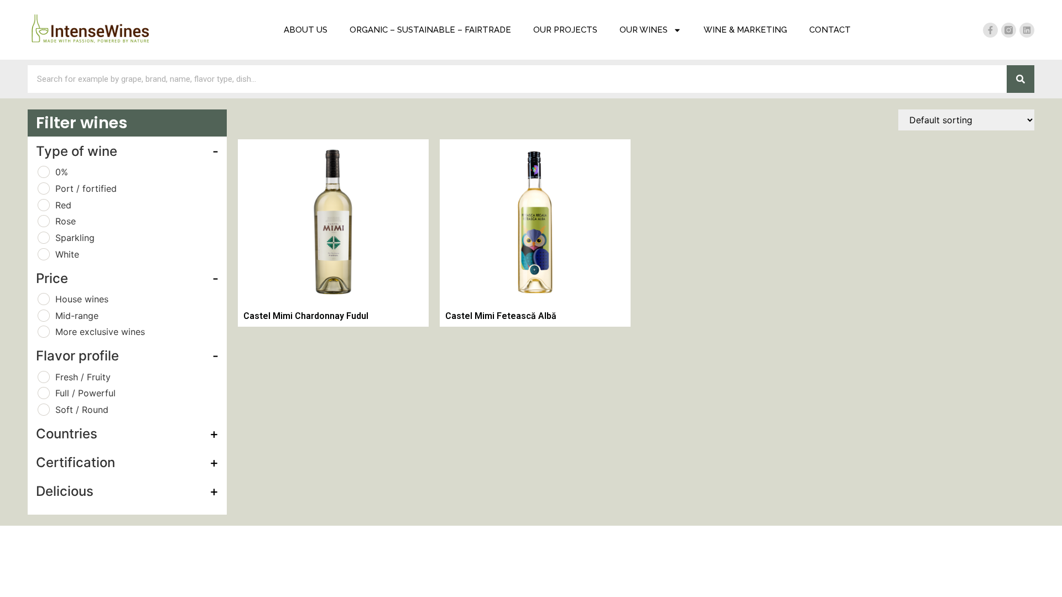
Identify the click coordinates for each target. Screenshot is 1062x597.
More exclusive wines (100, 331)
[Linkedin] (1026, 30)
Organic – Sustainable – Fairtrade (430, 30)
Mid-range (76, 315)
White (67, 254)
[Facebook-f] (990, 30)
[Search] (1020, 79)
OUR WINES (644, 30)
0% (61, 171)
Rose (65, 221)
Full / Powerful (85, 393)
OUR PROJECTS (565, 30)
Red (63, 205)
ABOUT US (305, 30)
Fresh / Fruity (83, 377)
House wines (81, 299)
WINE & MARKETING (745, 30)
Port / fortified (86, 188)
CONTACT (830, 30)
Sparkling (75, 237)
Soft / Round (81, 409)
